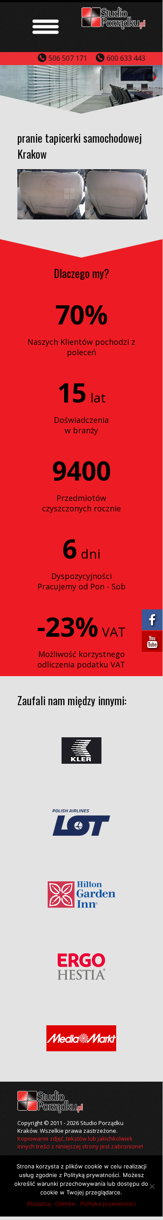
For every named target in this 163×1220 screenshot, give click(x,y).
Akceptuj (39, 1203)
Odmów (65, 1203)
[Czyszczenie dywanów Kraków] (114, 27)
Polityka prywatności (108, 1203)
